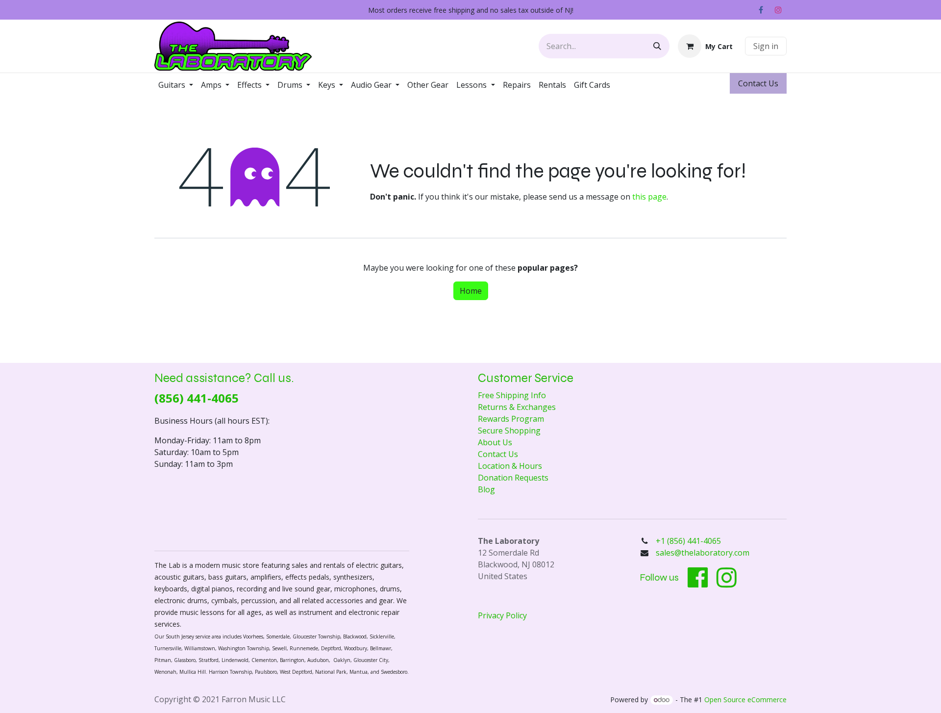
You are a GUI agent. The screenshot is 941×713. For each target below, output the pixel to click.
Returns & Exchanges (517, 407)
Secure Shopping (509, 430)
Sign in (765, 46)
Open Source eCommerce (745, 699)
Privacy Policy (502, 615)
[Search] (657, 46)
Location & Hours (510, 465)
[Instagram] (778, 10)
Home (471, 290)
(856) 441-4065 (196, 398)
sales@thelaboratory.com (702, 552)
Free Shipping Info (512, 395)
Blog (486, 489)
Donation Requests (513, 477)
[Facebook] (760, 10)
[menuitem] (175, 85)
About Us (495, 442)
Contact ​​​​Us (758, 83)
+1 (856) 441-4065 (689, 540)
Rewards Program (511, 418)
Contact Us (498, 454)
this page (649, 196)
